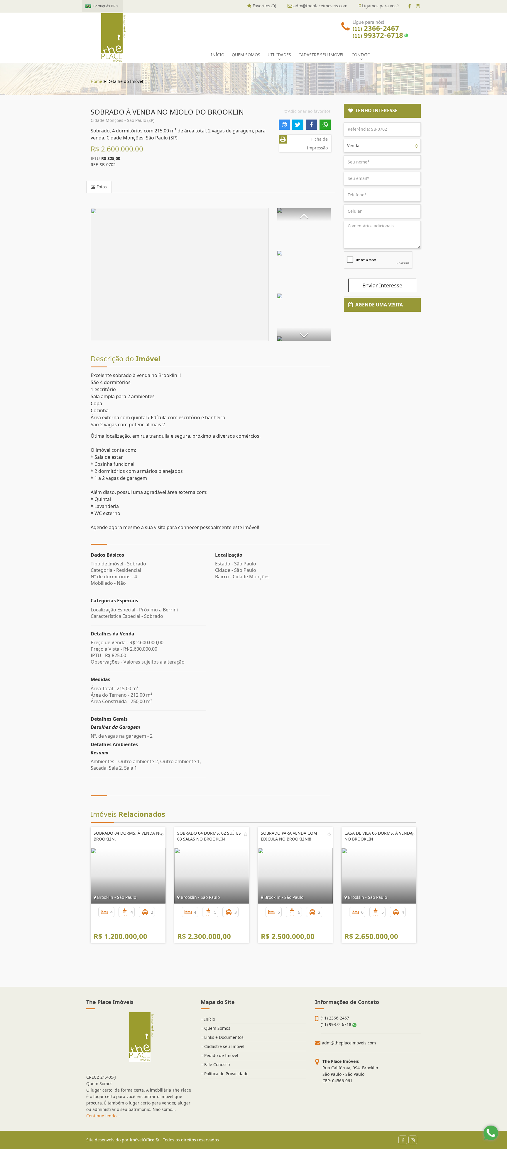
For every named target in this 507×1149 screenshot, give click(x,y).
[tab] (382, 111)
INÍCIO (217, 54)
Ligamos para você (380, 5)
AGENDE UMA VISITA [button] (378, 304)
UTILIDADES (279, 54)
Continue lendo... (103, 1116)
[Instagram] (418, 6)
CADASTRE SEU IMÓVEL (321, 54)
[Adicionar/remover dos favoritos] (162, 834)
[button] (304, 214)
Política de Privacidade (226, 1073)
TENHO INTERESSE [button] (375, 110)
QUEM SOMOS (246, 54)
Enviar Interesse (382, 285)
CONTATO (361, 54)
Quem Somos (216, 1028)
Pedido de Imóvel (220, 1055)
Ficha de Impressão (317, 143)
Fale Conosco (216, 1064)
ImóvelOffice (142, 1140)
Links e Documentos (223, 1037)
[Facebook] (409, 6)
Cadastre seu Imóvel (223, 1046)
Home (96, 81)
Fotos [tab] (101, 187)
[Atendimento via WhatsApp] (491, 1133)
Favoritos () (263, 5)
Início (209, 1019)
